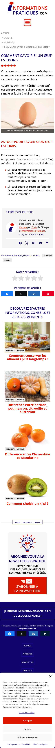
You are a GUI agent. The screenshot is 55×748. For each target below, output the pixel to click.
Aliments (48, 255)
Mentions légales (40, 744)
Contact (27, 670)
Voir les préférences (27, 737)
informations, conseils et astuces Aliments (27, 314)
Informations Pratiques (33, 230)
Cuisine (23, 227)
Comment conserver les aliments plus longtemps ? (27, 357)
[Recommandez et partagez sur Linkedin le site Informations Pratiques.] (33, 634)
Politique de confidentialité (18, 744)
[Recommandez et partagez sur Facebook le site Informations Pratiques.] (9, 634)
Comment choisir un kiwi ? (27, 503)
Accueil (27, 645)
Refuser (27, 729)
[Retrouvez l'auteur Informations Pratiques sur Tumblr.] (47, 243)
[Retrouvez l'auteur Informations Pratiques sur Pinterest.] (40, 243)
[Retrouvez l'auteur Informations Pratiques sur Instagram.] (34, 243)
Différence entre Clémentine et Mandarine (27, 456)
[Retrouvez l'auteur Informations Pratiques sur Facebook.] (20, 243)
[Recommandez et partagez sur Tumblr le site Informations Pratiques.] (45, 634)
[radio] (15, 278)
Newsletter (28, 662)
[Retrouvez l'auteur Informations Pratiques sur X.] (26, 243)
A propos (27, 654)
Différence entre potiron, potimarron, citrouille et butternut (27, 408)
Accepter (27, 720)
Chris (34, 227)
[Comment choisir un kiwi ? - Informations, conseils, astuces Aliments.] (27, 499)
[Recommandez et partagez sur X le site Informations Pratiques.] (21, 634)
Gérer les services (27, 712)
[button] (50, 676)
